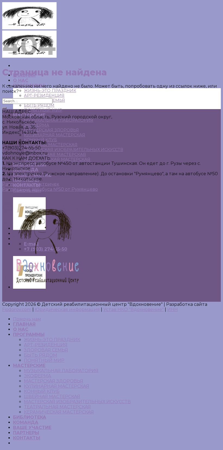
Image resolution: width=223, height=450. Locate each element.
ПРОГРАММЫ (29, 334)
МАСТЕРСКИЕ (29, 365)
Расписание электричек (30, 184)
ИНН (172, 309)
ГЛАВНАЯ (24, 324)
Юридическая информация (67, 309)
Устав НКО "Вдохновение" (133, 309)
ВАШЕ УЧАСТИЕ (32, 427)
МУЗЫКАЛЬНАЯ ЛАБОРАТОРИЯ (58, 120)
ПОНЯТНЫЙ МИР (43, 110)
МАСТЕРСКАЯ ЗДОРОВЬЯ (51, 130)
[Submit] (4, 108)
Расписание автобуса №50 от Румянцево (50, 189)
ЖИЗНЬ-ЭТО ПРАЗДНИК (50, 90)
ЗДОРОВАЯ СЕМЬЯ (46, 350)
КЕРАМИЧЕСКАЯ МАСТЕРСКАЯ (57, 159)
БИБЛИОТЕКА (29, 417)
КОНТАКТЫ (26, 437)
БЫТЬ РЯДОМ (39, 105)
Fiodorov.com (16, 309)
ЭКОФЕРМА (36, 125)
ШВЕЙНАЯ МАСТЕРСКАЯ (51, 144)
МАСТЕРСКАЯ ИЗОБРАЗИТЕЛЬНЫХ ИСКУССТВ (73, 149)
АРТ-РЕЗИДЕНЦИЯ (44, 95)
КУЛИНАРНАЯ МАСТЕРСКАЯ (54, 134)
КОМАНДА (25, 422)
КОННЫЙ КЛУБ (42, 391)
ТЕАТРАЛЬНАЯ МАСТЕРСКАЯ (55, 154)
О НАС (20, 80)
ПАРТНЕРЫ (26, 432)
